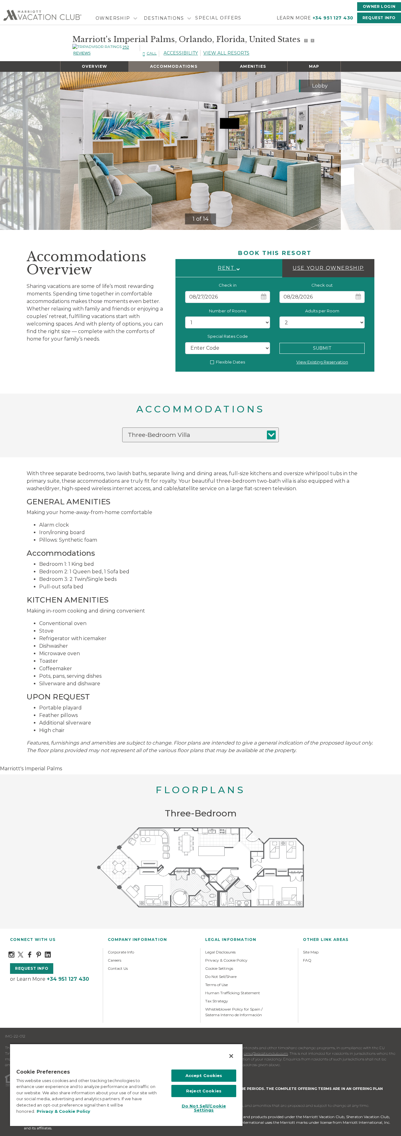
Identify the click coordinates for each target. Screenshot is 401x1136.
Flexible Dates (230, 361)
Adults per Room (322, 310)
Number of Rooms (227, 310)
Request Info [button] (379, 17)
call (152, 53)
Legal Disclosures (220, 952)
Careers (114, 960)
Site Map (311, 952)
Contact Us (118, 968)
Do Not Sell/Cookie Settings (204, 1107)
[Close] (231, 1056)
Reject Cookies (203, 1090)
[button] (228, 268)
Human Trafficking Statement (232, 992)
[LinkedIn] (48, 954)
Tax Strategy (216, 1001)
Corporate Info (121, 952)
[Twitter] (20, 954)
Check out (322, 285)
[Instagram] (11, 954)
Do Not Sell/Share (221, 976)
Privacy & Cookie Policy (226, 960)
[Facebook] (30, 954)
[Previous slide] (70, 150)
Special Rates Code (227, 336)
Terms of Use (216, 984)
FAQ (307, 960)
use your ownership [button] (328, 268)
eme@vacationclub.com (266, 1053)
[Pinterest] (39, 954)
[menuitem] (115, 18)
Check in (228, 285)
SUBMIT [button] (322, 348)
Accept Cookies (203, 1075)
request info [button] (31, 968)
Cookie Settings (219, 968)
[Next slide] (331, 150)
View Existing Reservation (322, 361)
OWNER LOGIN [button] (379, 6)
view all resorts (226, 53)
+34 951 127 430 (333, 18)
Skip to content (22, 4)
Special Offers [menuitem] (218, 18)
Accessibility (181, 53)
